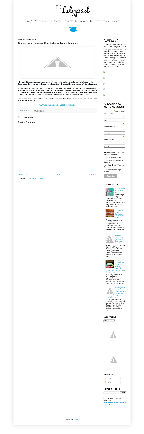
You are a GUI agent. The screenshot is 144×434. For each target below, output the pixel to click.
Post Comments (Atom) (36, 178)
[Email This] (35, 111)
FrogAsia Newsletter (113, 157)
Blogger (76, 419)
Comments (110, 382)
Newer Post (23, 174)
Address (114, 133)
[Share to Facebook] (41, 111)
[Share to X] (39, 111)
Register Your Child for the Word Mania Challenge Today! (120, 239)
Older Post (92, 174)
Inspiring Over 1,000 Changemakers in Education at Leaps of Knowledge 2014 (116, 292)
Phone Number (114, 127)
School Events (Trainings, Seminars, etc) (114, 166)
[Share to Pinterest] (43, 111)
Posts (108, 378)
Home (58, 174)
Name (114, 120)
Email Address (114, 114)
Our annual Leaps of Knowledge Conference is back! (120, 214)
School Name (114, 140)
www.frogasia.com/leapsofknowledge (57, 105)
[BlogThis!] (37, 111)
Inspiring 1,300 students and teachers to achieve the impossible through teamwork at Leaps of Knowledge (116, 266)
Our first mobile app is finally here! (120, 191)
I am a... (107, 146)
